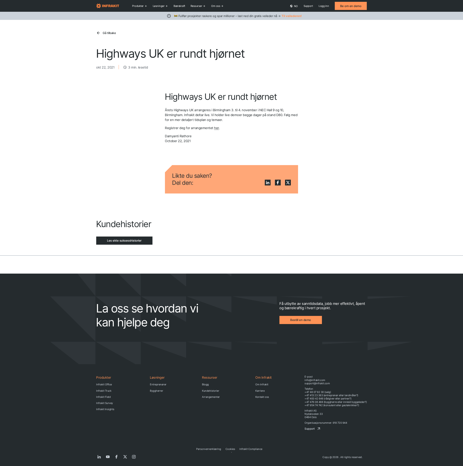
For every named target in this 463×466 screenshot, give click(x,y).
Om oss (215, 5)
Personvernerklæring (208, 448)
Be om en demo (351, 6)
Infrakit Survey (104, 403)
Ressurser (196, 5)
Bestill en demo (300, 320)
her (216, 128)
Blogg (205, 384)
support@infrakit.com (317, 383)
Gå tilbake (109, 33)
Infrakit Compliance (250, 448)
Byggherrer (156, 390)
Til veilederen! (292, 16)
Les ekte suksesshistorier (124, 240)
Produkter (138, 5)
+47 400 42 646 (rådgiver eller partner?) (328, 398)
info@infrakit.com (315, 380)
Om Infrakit (261, 384)
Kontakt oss (262, 396)
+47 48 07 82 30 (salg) (318, 391)
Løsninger (159, 5)
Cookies (230, 448)
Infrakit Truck (103, 390)
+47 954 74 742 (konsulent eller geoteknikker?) (332, 405)
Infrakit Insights (105, 409)
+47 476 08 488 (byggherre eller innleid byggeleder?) (336, 401)
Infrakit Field (103, 396)
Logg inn (324, 5)
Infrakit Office (104, 384)
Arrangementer (211, 396)
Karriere (260, 390)
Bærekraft (179, 5)
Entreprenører (158, 384)
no (295, 6)
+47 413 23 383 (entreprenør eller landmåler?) (331, 395)
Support (308, 5)
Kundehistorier (210, 390)
